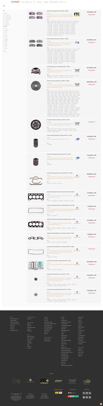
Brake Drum (29, 325)
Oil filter (62, 345)
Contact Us (12, 328)
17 (60, 14)
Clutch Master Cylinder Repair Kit (50, 323)
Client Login (12, 325)
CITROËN (65, 123)
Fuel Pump (63, 332)
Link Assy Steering (81, 330)
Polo (54, 159)
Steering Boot (80, 340)
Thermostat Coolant (64, 355)
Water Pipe (63, 362)
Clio (64, 84)
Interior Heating (64, 343)
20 (62, 14)
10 (47, 70)
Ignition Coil (63, 342)
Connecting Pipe (64, 323)
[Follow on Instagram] (87, 393)
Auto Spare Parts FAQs (14, 318)
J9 (64, 279)
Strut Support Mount (81, 342)
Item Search (27, 2)
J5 (62, 279)
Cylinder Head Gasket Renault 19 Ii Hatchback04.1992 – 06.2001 (61, 205)
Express (52, 86)
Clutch (61, 70)
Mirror (28, 344)
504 (60, 293)
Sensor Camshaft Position (65, 350)
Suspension (64, 139)
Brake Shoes (29, 330)
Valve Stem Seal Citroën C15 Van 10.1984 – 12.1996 (58, 274)
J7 (63, 279)
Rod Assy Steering (81, 335)
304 (64, 14)
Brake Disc (29, 324)
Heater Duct (63, 338)
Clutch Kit (46, 320)
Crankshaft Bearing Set (65, 330)
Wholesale (46, 2)
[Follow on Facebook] (84, 393)
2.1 (64, 42)
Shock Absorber (81, 337)
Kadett (53, 139)
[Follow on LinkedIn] (87, 397)
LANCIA (58, 86)
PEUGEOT (64, 16)
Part (34, 2)
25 (51, 223)
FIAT (58, 279)
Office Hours (44, 393)
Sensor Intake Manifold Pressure (67, 352)
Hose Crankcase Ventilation (66, 340)
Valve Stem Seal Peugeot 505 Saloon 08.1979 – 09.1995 (59, 289)
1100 (50, 209)
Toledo (67, 159)
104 (47, 14)
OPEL (60, 139)
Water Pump (63, 363)
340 (58, 176)
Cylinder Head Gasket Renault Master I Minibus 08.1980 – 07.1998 (61, 219)
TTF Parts (67, 139)
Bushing (50, 139)
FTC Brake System (60, 16)
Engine (71, 176)
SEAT (58, 159)
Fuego (48, 71)
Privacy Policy (54, 404)
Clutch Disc (72, 123)
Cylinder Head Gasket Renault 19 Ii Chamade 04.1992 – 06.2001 (60, 191)
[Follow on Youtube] (84, 397)
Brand (58, 70)
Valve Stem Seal (58, 280)
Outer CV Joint (80, 352)
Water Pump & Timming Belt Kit (67, 365)
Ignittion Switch (47, 339)
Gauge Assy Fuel (64, 335)
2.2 (65, 42)
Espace (55, 16)
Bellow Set (80, 349)
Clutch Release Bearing (66, 70)
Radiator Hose (63, 347)
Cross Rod (80, 323)
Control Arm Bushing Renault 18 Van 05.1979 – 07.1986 (59, 154)
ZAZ (60, 87)
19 (55, 84)
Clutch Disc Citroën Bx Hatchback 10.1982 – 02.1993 (58, 119)
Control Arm (80, 322)
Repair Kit (46, 333)
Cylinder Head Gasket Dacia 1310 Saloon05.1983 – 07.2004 (59, 173)
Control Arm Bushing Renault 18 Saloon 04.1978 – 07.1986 (59, 135)
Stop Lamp (29, 346)
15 (57, 14)
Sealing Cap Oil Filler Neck (66, 348)
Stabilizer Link (80, 338)
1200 (51, 250)
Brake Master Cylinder (31, 327)
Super (51, 87)
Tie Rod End (80, 343)
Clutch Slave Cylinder (48, 328)
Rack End (80, 333)
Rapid (64, 86)
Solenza (71, 16)
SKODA (60, 159)
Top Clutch (57, 71)
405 (59, 84)
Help (60, 2)
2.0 (62, 42)
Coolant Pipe (63, 328)
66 (64, 176)
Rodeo (54, 71)
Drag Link (80, 325)
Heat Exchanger (64, 337)
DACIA (53, 16)
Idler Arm (79, 328)
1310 (53, 14)
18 (61, 14)
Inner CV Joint (80, 350)
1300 (51, 14)
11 (47, 84)
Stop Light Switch (64, 353)
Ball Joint (80, 318)
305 (66, 14)
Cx (57, 223)
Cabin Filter (29, 318)
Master (51, 224)
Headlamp (29, 341)
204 (51, 293)
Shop (23, 2)
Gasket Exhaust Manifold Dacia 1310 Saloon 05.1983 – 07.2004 (60, 233)
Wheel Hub (80, 355)
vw (47, 160)
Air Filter (62, 318)
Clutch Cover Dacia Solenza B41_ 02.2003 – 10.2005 (58, 80)
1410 (56, 14)
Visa (61, 45)
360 (60, 176)
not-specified (57, 139)
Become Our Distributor (53, 2)
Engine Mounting (81, 327)
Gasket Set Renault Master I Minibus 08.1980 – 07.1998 (59, 260)
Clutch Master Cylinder (48, 322)
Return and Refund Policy (62, 404)
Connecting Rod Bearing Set (66, 325)
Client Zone (12, 327)
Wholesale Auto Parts (14, 330)
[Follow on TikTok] (90, 397)
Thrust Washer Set (64, 358)
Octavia (51, 159)
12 (49, 14)
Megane (61, 86)
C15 (63, 123)
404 (58, 293)
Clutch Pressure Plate (48, 325)
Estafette (48, 178)
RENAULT (68, 16)
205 (56, 123)
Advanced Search (13, 320)
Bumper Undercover (30, 336)
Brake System (49, 16)
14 (54, 14)
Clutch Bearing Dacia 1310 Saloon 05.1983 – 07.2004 (58, 66)
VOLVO (48, 179)
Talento (51, 280)
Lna (66, 279)
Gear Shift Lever (47, 330)
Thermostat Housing (64, 357)
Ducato (48, 279)
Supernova (49, 17)
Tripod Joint (80, 354)
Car (31, 2)
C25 (66, 293)
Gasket (59, 178)
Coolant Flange (64, 327)
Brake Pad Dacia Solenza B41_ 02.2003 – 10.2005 (57, 10)
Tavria (53, 87)
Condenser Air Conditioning (66, 322)
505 (52, 223)
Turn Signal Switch (47, 340)
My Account (39, 2)
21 (56, 84)
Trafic (60, 71)
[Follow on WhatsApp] (90, 393)
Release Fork (46, 332)
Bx (61, 123)
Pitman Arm (80, 332)
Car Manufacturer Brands (14, 323)
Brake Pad (71, 14)
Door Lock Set (29, 339)
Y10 (59, 87)
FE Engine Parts (52, 178)
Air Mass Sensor (64, 320)
